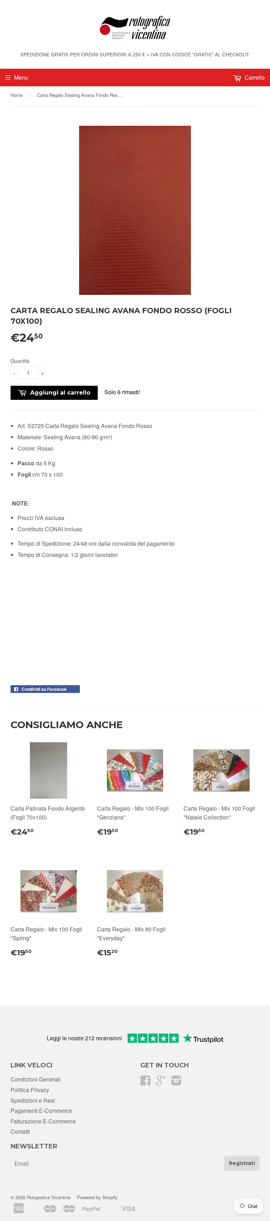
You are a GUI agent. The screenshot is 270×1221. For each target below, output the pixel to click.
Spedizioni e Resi (33, 1100)
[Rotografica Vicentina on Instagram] (176, 1082)
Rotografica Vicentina (48, 1197)
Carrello (254, 77)
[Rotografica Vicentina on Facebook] (145, 1082)
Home (16, 95)
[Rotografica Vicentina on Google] (161, 1082)
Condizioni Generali (35, 1079)
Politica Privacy (30, 1090)
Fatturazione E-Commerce (43, 1121)
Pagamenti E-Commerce (41, 1111)
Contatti (20, 1131)
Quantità (20, 360)
